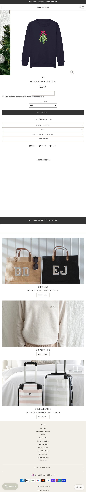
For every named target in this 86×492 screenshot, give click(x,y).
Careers (43, 428)
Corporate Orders (43, 441)
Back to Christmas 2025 (44, 220)
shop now (43, 295)
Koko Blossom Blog (43, 457)
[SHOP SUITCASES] (43, 383)
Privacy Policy (43, 448)
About (43, 425)
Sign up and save (42, 467)
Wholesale (43, 461)
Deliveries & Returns (43, 431)
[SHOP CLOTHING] (43, 324)
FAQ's (43, 434)
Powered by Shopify (43, 490)
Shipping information (43, 134)
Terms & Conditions (43, 451)
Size (43, 129)
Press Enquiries (43, 444)
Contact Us (43, 454)
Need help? (43, 139)
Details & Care (43, 125)
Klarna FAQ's (43, 438)
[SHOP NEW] (43, 261)
